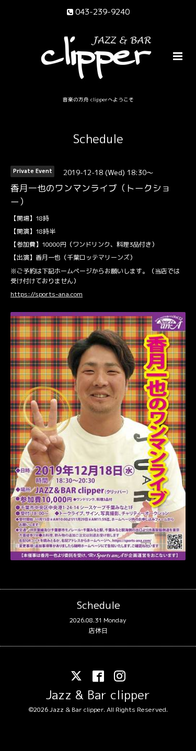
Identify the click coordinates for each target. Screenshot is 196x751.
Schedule (98, 139)
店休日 (98, 630)
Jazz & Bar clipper (98, 695)
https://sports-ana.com (46, 294)
